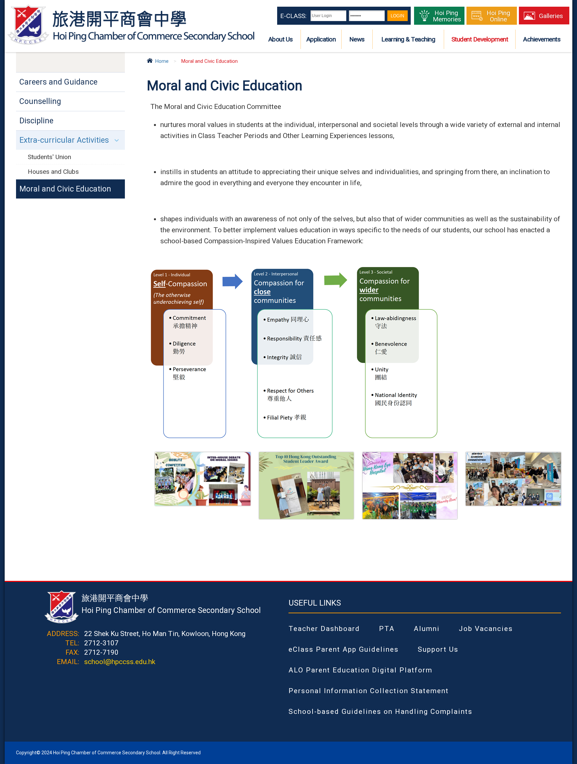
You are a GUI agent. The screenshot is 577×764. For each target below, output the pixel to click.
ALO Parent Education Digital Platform (360, 670)
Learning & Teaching (408, 39)
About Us (280, 39)
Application (321, 39)
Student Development (479, 39)
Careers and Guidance (58, 82)
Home (162, 61)
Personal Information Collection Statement (368, 691)
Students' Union (49, 157)
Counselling (40, 101)
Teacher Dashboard (324, 629)
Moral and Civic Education (65, 189)
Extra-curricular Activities (64, 140)
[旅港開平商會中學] (131, 44)
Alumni (427, 629)
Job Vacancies (486, 629)
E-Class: (293, 16)
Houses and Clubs (53, 171)
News (357, 39)
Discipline (36, 120)
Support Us (438, 649)
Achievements (541, 39)
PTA (387, 629)
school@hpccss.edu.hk (119, 662)
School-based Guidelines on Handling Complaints (380, 712)
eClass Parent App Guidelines (343, 649)
